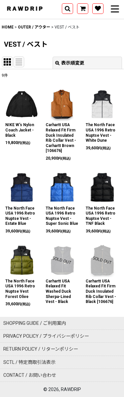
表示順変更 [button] (72, 63)
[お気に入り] (97, 8)
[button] (67, 8)
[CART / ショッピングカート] (82, 8)
